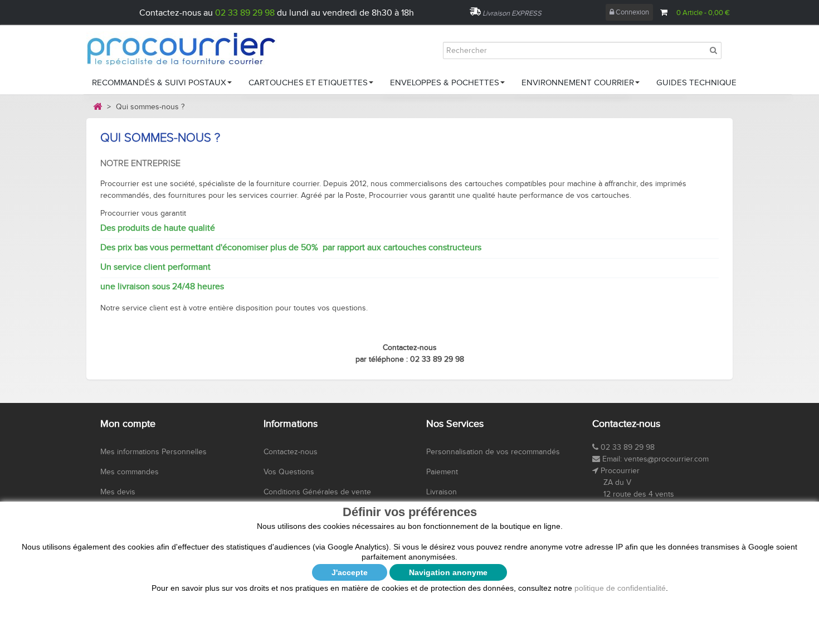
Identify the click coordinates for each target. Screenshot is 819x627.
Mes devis (117, 492)
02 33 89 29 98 (245, 13)
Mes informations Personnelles (153, 452)
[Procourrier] (192, 48)
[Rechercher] (713, 50)
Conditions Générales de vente (317, 492)
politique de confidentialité (620, 588)
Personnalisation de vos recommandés (493, 452)
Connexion (631, 12)
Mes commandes (129, 472)
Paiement (442, 472)
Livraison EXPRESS (512, 13)
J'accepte (350, 572)
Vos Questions (289, 472)
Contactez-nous (291, 452)
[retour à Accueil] (97, 106)
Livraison (441, 492)
